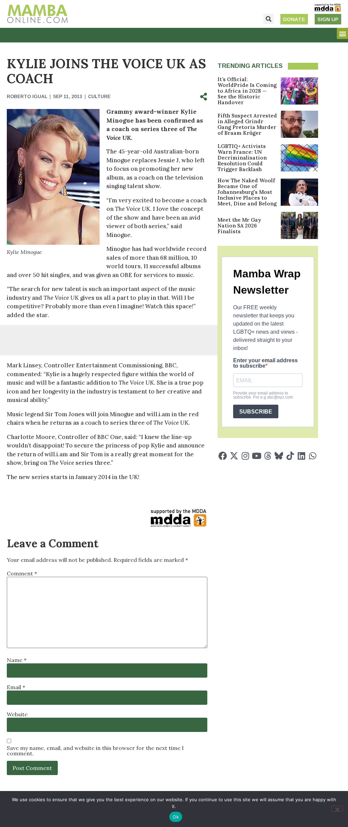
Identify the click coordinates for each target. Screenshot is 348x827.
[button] (268, 19)
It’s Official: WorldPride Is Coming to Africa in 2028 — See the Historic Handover (247, 90)
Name (17, 660)
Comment (22, 573)
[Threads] (267, 456)
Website (17, 714)
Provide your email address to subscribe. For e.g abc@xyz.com (263, 395)
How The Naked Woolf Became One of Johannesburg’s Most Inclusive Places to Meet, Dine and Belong (247, 192)
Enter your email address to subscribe (265, 363)
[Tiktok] (290, 456)
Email (16, 687)
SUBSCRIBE (255, 412)
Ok (176, 817)
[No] (337, 809)
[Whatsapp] (312, 456)
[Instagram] (245, 456)
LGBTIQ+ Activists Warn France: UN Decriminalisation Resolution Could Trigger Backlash (242, 157)
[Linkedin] (301, 456)
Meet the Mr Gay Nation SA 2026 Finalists (239, 226)
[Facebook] (223, 456)
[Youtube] (256, 456)
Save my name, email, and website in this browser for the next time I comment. (95, 750)
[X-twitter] (234, 456)
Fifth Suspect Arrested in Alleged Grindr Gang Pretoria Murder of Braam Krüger (247, 124)
